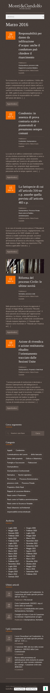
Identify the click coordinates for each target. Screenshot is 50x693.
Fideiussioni (32, 463)
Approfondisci (12, 104)
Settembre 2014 (32, 571)
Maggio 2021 (31, 548)
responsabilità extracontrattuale (18, 512)
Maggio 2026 (13, 531)
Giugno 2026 (31, 528)
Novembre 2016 (14, 564)
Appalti (9, 450)
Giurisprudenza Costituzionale (18, 471)
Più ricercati (11, 479)
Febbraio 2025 (13, 536)
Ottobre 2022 (13, 546)
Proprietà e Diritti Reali (36, 369)
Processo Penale (34, 210)
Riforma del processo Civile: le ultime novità (30, 281)
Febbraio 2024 (13, 541)
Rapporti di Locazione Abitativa (28, 68)
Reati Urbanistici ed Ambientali (18, 508)
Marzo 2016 (30, 569)
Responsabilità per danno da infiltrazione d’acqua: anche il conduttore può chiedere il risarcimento (30, 45)
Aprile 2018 (12, 556)
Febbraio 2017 (13, 561)
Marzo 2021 (12, 551)
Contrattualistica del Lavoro (17, 454)
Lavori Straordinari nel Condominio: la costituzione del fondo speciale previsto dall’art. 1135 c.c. (29, 594)
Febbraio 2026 (31, 531)
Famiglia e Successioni (15, 463)
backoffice (9, 689)
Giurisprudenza (23, 65)
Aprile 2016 (12, 569)
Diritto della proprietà (14, 459)
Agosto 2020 (31, 551)
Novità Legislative (24, 475)
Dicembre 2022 (31, 543)
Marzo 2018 (30, 556)
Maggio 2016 (31, 566)
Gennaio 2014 (13, 577)
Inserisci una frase (18, 433)
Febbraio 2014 (31, 574)
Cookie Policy (31, 689)
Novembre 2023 (32, 541)
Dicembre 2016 (31, 561)
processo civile (33, 65)
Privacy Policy (19, 689)
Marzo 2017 (30, 559)
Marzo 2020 (12, 554)
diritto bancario (36, 454)
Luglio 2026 (12, 528)
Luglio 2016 (12, 566)
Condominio (22, 141)
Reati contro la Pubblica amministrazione (22, 499)
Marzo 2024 (30, 538)
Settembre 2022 (32, 546)
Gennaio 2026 (13, 533)
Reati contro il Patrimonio (16, 495)
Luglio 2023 (12, 543)
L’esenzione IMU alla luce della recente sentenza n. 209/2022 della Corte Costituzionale (29, 649)
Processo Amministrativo (28, 479)
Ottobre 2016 (31, 564)
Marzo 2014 (12, 574)
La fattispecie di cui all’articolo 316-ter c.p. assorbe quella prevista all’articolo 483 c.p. (31, 194)
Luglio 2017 (12, 559)
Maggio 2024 (31, 536)
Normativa (22, 294)
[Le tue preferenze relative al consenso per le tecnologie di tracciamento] (45, 688)
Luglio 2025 (30, 533)
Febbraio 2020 (31, 554)
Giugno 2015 (13, 571)
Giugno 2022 (13, 548)
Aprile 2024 (12, 538)
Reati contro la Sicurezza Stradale (20, 504)
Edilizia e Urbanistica (34, 459)
